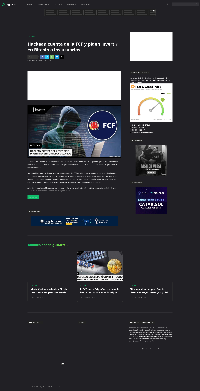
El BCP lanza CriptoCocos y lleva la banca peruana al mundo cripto (99, 290)
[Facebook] (42, 57)
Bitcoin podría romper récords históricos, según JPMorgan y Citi (149, 290)
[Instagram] (146, 349)
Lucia (49, 60)
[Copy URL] (62, 57)
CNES (32, 297)
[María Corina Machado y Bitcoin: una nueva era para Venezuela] (50, 266)
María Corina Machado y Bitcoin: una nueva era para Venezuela (49, 290)
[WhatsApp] (52, 57)
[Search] (196, 4)
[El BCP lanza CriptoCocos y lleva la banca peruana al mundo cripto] (100, 266)
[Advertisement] (151, 46)
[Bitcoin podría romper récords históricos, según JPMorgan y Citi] (149, 266)
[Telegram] (57, 57)
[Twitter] (47, 57)
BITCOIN (31, 37)
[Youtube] (158, 349)
